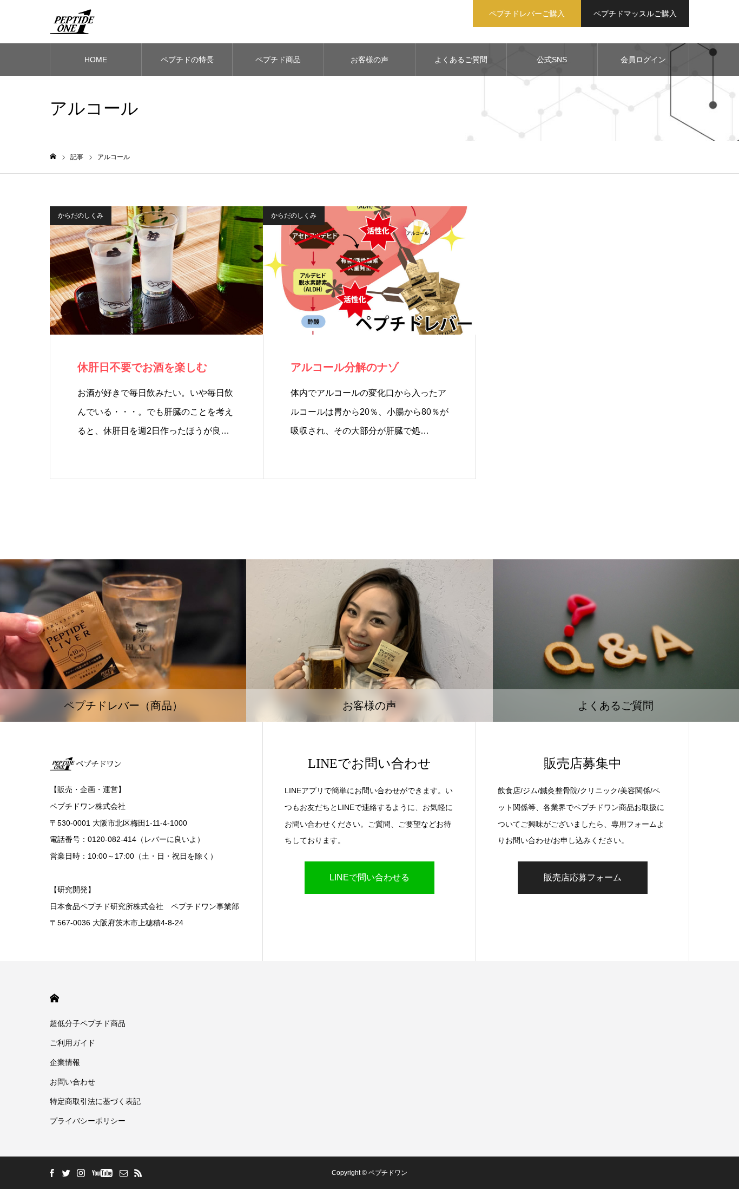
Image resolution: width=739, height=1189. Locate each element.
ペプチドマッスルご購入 (635, 13)
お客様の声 (369, 59)
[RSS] (138, 1172)
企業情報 (65, 1062)
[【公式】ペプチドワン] (72, 21)
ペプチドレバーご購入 (527, 13)
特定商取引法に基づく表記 (95, 1101)
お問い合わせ (72, 1081)
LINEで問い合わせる (369, 877)
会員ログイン (643, 59)
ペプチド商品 (278, 59)
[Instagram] (80, 1172)
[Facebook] (51, 1172)
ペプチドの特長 (187, 59)
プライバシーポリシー (88, 1120)
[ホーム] (53, 156)
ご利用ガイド (72, 1042)
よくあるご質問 (460, 59)
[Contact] (123, 1172)
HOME (95, 59)
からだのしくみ (80, 215)
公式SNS (552, 59)
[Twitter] (66, 1172)
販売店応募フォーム (583, 877)
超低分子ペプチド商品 (88, 1023)
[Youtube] (102, 1172)
